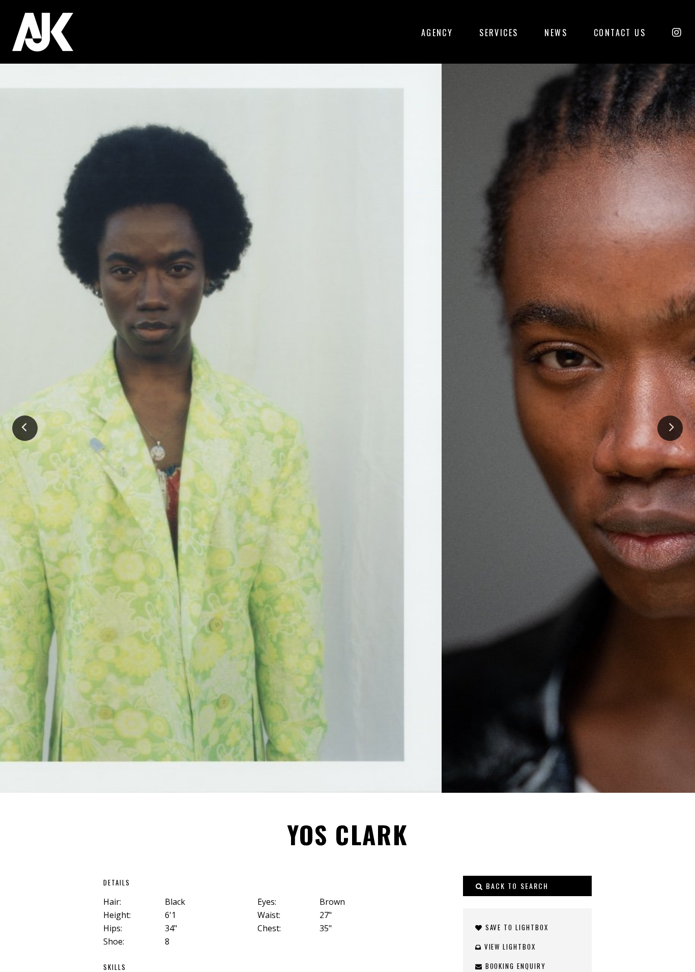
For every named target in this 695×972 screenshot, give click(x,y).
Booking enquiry (514, 966)
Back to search (516, 885)
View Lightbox (509, 946)
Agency (437, 32)
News (555, 32)
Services (498, 32)
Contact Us (620, 32)
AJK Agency (42, 31)
